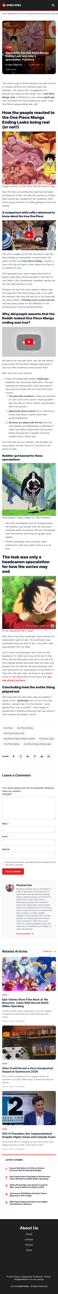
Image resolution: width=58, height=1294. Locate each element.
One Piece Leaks (46, 738)
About (29, 1234)
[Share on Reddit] (41, 756)
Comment (7, 794)
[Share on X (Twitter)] (20, 756)
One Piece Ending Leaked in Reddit (19, 738)
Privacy (29, 1244)
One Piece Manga (11, 744)
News (4, 995)
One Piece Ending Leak (14, 733)
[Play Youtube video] (29, 235)
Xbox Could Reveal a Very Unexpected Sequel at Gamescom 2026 (27, 1070)
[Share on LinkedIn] (27, 756)
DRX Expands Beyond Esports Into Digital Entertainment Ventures (28, 1203)
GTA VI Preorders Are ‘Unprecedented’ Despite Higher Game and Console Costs (29, 1135)
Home (4, 14)
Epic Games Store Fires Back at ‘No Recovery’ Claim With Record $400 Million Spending (25, 1003)
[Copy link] (48, 756)
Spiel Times (23, 1286)
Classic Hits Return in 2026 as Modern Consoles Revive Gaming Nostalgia (27, 1169)
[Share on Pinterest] (34, 756)
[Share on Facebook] (13, 756)
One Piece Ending (25, 728)
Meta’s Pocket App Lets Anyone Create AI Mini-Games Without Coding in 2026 (28, 1186)
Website (6, 849)
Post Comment (13, 871)
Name (5, 823)
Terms (29, 1250)
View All (47, 951)
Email (5, 836)
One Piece (8, 728)
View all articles (23, 933)
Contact (29, 1239)
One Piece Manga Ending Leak (37, 744)
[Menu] (53, 5)
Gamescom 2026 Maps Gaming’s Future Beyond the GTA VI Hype (28, 1194)
